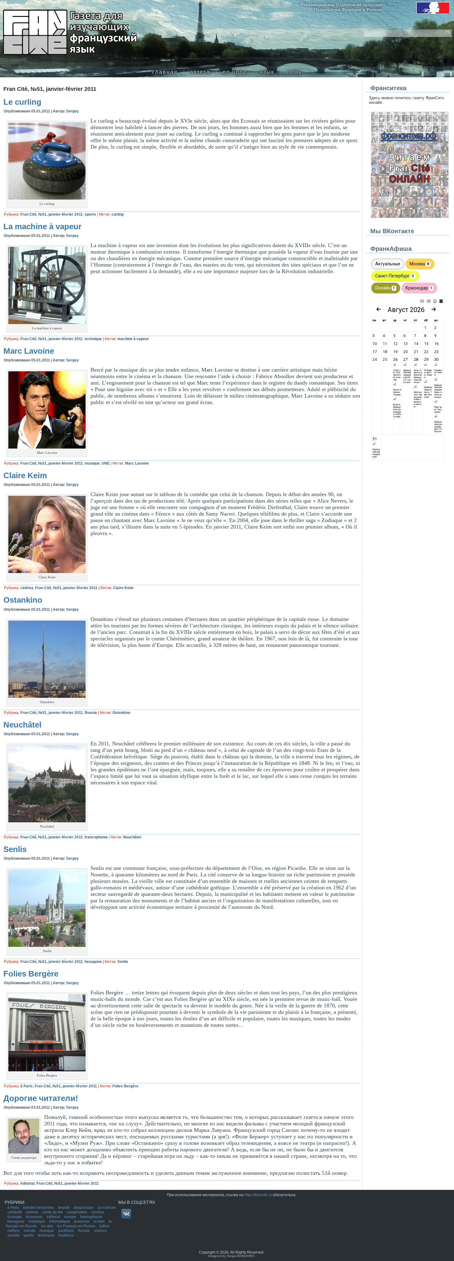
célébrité (15, 1212)
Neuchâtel (22, 724)
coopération (77, 1212)
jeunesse (82, 1221)
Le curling (22, 102)
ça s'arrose (107, 1207)
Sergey (72, 111)
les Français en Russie (76, 1226)
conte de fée (53, 1212)
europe (70, 1217)
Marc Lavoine (28, 351)
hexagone (93, 961)
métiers (14, 1231)
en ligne (235, 72)
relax (294, 72)
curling (117, 214)
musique (92, 463)
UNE (106, 463)
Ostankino (22, 600)
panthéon (66, 1231)
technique (93, 339)
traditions (66, 1235)
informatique (60, 1221)
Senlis (15, 849)
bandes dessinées (39, 1207)
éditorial (27, 1183)
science (100, 1231)
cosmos (97, 1212)
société (13, 1235)
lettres (104, 1226)
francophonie (96, 837)
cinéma (26, 588)
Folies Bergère (30, 973)
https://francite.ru (258, 1195)
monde (30, 1231)
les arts (47, 1226)
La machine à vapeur (42, 226)
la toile (100, 1221)
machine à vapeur (133, 339)
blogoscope (84, 1207)
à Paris (26, 1086)
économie (35, 1217)
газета (200, 72)
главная (165, 72)
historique (37, 1221)
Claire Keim (25, 475)
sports (90, 214)
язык (267, 72)
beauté (64, 1207)
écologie (15, 1217)
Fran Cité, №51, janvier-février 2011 (51, 214)
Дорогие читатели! (40, 1098)
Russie (91, 713)
